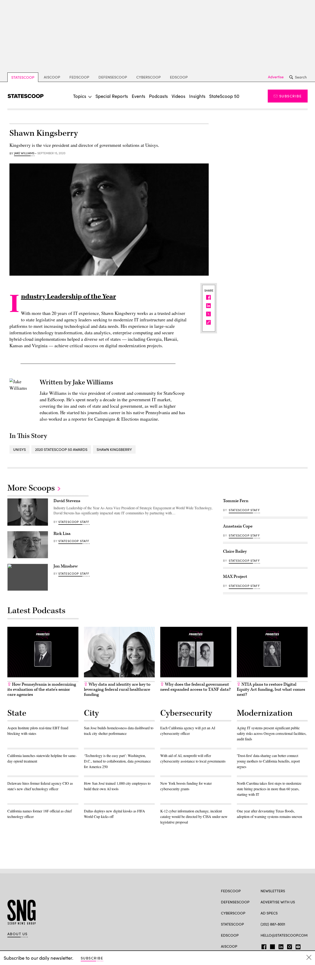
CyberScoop (148, 77)
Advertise (276, 77)
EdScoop (179, 77)
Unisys (19, 449)
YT (297, 946)
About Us (17, 934)
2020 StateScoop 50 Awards (61, 449)
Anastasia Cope (238, 526)
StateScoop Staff (73, 522)
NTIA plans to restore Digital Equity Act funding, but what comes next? (271, 689)
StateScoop (22, 77)
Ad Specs (269, 913)
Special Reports (111, 96)
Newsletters (273, 890)
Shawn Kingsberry (114, 449)
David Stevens (66, 501)
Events (138, 96)
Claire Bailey (235, 551)
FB (263, 946)
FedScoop (79, 77)
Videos (178, 96)
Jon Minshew (65, 566)
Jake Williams (24, 153)
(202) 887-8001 (273, 924)
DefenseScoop (112, 77)
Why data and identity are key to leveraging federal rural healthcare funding (117, 689)
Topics (79, 96)
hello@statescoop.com (284, 935)
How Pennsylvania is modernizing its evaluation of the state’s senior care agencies (41, 689)
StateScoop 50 (224, 96)
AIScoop (52, 77)
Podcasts (158, 96)
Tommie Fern (235, 501)
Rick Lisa (62, 534)
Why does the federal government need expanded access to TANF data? (195, 687)
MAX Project (235, 576)
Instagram (289, 946)
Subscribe (290, 95)
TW (271, 946)
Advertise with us (278, 901)
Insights (197, 96)
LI (279, 946)
